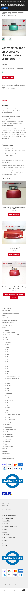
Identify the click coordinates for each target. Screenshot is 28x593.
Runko (9, 12)
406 (7, 366)
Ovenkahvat (14, 12)
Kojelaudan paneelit (10, 332)
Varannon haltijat (9, 446)
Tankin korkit (8, 439)
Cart (21, 589)
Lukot (6, 339)
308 (7, 361)
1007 (8, 344)
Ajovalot (7, 330)
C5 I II (8, 402)
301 (7, 356)
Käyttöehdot (7, 521)
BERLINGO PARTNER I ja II (12, 85)
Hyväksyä (4, 8)
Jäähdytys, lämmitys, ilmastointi (11, 313)
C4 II (8, 398)
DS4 (7, 412)
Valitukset (6, 546)
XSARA (8, 417)
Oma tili (4, 590)
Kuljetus (6, 523)
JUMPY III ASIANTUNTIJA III (13, 415)
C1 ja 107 (9, 383)
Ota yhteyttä (7, 535)
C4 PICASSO (10, 400)
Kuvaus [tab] (4, 96)
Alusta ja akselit (7, 308)
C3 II (8, 388)
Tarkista (5, 540)
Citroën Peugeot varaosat (10, 515)
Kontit (4, 315)
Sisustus (5, 451)
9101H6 (13, 89)
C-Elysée (9, 381)
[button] (24, 21)
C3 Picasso (9, 393)
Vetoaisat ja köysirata (8, 458)
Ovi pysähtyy (8, 422)
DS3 (7, 410)
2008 (8, 347)
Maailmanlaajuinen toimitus (11, 526)
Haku (14, 590)
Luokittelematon (7, 318)
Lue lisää (14, 298)
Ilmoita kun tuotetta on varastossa (14, 294)
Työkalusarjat (6, 453)
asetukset (22, 5)
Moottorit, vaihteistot (8, 322)
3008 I (8, 354)
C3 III (8, 390)
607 (7, 373)
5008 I (8, 371)
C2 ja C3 (9, 385)
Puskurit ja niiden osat (10, 429)
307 (7, 359)
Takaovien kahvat (9, 436)
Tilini (5, 543)
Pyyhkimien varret (9, 432)
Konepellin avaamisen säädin (12, 334)
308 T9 (8, 364)
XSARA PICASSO (11, 419)
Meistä (5, 532)
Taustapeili (7, 441)
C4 (7, 395)
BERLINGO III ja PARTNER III (13, 376)
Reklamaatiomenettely (9, 537)
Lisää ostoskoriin (8, 77)
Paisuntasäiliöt (8, 427)
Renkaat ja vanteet (7, 325)
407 (7, 368)
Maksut (5, 529)
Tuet (6, 444)
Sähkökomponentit (8, 448)
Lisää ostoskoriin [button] (14, 214)
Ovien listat (7, 424)
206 (7, 349)
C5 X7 (8, 405)
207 (7, 351)
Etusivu (5, 12)
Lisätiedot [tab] (4, 100)
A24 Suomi (5, 585)
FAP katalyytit (6, 310)
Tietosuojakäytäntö (8, 518)
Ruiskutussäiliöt (9, 434)
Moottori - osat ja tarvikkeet (10, 320)
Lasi (6, 337)
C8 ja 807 (9, 407)
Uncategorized (6, 456)
